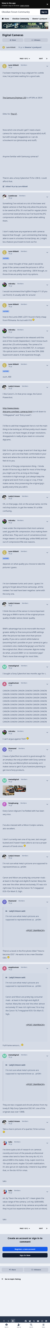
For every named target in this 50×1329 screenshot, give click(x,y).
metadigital (13, 666)
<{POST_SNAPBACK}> (35, 930)
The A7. (14, 113)
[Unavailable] (8, 787)
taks (10, 1142)
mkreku (11, 284)
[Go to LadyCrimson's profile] (4, 387)
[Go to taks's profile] (4, 1143)
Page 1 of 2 (24, 59)
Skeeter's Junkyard (33, 47)
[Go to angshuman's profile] (4, 684)
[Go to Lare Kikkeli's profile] (3, 47)
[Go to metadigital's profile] (4, 667)
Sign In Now (25, 1255)
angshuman (13, 683)
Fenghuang (13, 803)
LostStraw (12, 196)
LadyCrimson (14, 386)
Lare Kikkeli (10, 47)
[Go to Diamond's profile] (4, 749)
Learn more (4, 4)
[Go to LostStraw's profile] (4, 197)
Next (41, 59)
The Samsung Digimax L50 (14, 97)
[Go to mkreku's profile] (4, 285)
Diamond (12, 748)
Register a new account (25, 1249)
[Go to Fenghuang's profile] (4, 804)
